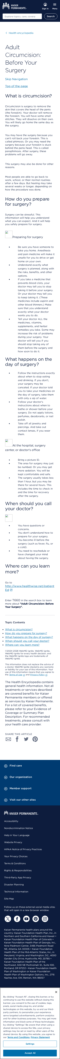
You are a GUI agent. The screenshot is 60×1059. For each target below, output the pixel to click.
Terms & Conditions (15, 863)
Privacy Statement (40, 1037)
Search (51, 16)
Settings (30, 1044)
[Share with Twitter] (26, 739)
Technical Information (16, 891)
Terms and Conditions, (18, 1037)
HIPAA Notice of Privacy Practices (23, 849)
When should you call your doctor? (27, 641)
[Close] (56, 992)
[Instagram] (44, 919)
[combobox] (22, 16)
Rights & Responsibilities (18, 870)
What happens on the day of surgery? (29, 637)
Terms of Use (15, 674)
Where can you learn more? (22, 644)
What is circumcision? (19, 629)
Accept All (30, 1053)
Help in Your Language (16, 835)
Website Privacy (13, 842)
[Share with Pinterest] (35, 739)
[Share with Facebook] (17, 739)
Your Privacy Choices (16, 856)
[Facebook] (16, 919)
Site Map (9, 898)
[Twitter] (7, 919)
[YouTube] (26, 919)
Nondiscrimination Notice (18, 828)
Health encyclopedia (19, 33)
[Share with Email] (8, 739)
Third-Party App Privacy (17, 877)
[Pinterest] (35, 919)
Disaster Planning (14, 884)
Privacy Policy (37, 674)
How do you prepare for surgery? (26, 633)
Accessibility (11, 821)
